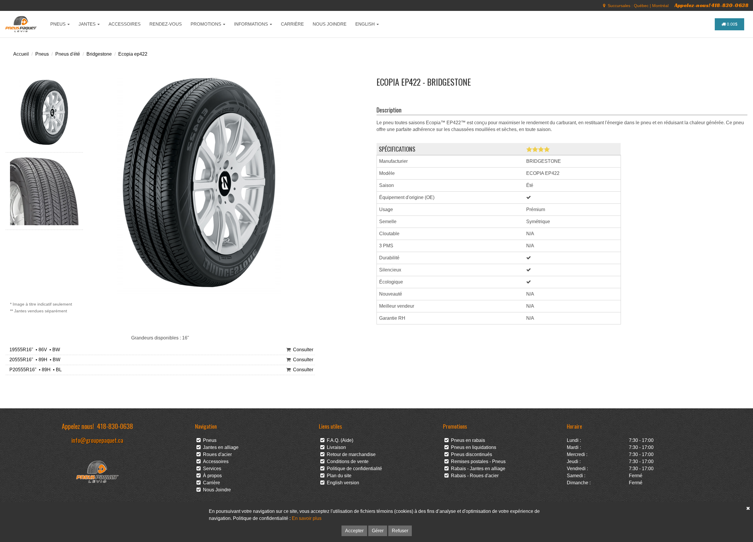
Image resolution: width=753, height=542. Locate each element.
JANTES (88, 23)
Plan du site (337, 475)
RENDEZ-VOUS (165, 23)
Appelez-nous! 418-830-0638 (711, 5)
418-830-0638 (115, 426)
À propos (211, 475)
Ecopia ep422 (132, 54)
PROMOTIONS (206, 23)
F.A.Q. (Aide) (338, 440)
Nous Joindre (216, 489)
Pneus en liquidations (472, 447)
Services (211, 468)
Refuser (400, 530)
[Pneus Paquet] (21, 24)
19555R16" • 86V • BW (33, 349)
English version (341, 482)
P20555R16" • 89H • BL (34, 369)
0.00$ (731, 24)
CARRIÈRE (292, 23)
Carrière (210, 482)
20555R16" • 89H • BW (33, 359)
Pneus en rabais (467, 440)
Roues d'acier (216, 454)
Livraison (335, 447)
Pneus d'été (67, 54)
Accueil (21, 54)
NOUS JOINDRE (329, 23)
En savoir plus (306, 518)
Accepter (354, 530)
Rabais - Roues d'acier (474, 475)
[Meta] (604, 5)
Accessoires (215, 461)
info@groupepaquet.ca (97, 440)
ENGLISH (365, 23)
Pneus (42, 54)
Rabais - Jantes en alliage (477, 468)
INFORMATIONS (251, 23)
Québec (641, 5)
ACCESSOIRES (125, 23)
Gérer (378, 530)
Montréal (660, 5)
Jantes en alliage (220, 447)
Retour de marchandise (350, 454)
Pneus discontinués (470, 454)
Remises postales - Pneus (477, 461)
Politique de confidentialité (353, 468)
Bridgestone (99, 54)
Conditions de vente (346, 461)
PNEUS (58, 23)
